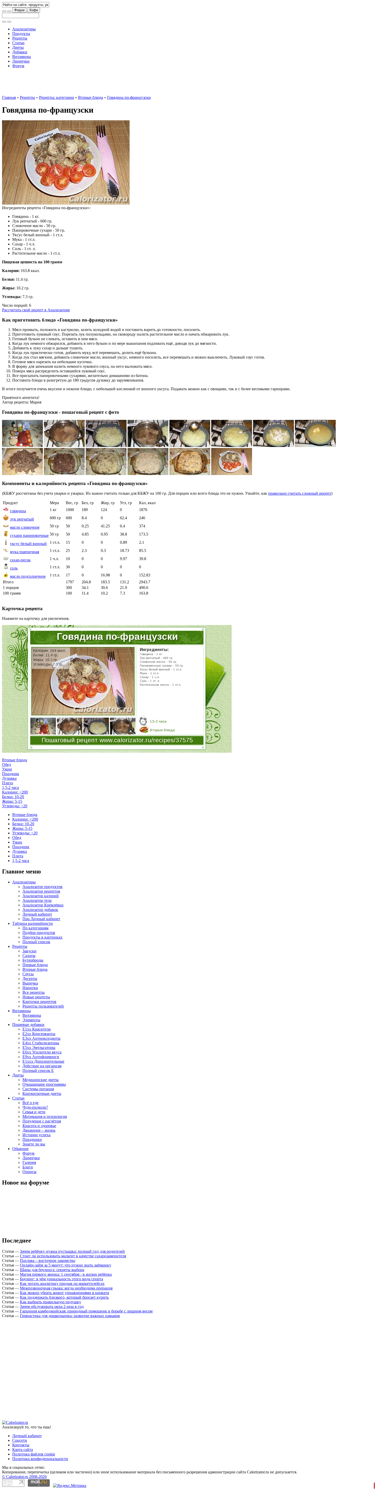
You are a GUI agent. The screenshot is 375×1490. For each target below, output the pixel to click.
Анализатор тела (37, 900)
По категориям (35, 928)
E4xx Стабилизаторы (40, 1043)
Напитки (30, 988)
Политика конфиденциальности (40, 1459)
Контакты (20, 1445)
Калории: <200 (15, 792)
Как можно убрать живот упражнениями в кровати (64, 1293)
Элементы (31, 1020)
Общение (20, 1148)
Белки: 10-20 (13, 797)
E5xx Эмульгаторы (38, 1047)
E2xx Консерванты (38, 1034)
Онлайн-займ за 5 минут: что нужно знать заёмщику (65, 1265)
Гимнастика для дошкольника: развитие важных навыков (70, 1316)
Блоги (27, 1167)
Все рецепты (33, 992)
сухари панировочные (29, 535)
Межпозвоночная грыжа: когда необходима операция (66, 1288)
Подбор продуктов (38, 932)
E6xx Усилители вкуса (41, 1052)
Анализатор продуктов (42, 886)
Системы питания (38, 1089)
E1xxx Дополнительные (43, 1061)
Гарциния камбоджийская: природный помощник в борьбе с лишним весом (86, 1311)
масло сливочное (25, 527)
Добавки (19, 52)
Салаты (28, 955)
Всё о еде (30, 1103)
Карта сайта (22, 1449)
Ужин (7, 769)
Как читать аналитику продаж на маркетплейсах (62, 1283)
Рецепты (19, 38)
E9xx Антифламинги (40, 1057)
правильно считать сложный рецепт (299, 493)
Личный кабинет (37, 914)
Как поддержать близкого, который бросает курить (64, 1297)
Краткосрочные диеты (41, 1093)
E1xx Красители (36, 1029)
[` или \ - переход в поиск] (4, 11)
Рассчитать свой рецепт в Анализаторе (36, 310)
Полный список (36, 942)
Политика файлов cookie (33, 1454)
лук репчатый (22, 519)
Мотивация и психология (44, 1116)
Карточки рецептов (39, 1001)
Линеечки (21, 61)
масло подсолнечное (28, 576)
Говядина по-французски (129, 97)
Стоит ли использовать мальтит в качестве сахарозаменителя (73, 1256)
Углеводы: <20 (14, 806)
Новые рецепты (36, 997)
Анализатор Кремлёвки (43, 905)
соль (14, 568)
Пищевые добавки (28, 1024)
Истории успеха (36, 1135)
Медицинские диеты (40, 1080)
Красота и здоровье (39, 1126)
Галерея (29, 1162)
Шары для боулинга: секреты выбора (52, 1270)
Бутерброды (32, 960)
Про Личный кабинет (41, 919)
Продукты (21, 33)
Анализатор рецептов (41, 891)
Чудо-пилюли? (35, 1107)
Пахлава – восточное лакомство (47, 1260)
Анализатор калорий (40, 896)
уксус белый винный (28, 543)
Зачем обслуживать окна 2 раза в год (52, 1306)
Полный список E (38, 1070)
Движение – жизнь (38, 1130)
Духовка (9, 778)
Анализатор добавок (40, 909)
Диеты (18, 47)
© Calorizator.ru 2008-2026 (24, 1476)
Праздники (32, 1139)
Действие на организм (41, 1066)
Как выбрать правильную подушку (50, 1302)
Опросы (29, 1171)
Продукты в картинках (42, 937)
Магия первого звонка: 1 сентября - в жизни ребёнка (66, 1274)
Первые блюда (35, 965)
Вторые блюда (90, 97)
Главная (9, 97)
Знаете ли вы (33, 1144)
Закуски (29, 951)
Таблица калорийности (32, 923)
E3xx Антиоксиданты (41, 1038)
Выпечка (30, 983)
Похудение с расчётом (41, 1121)
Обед (6, 764)
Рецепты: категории (56, 97)
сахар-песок (20, 560)
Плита (7, 783)
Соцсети (19, 1440)
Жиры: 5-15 (12, 801)
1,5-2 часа (10, 787)
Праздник (10, 774)
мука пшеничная (24, 552)
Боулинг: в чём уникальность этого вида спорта (61, 1279)
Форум (19, 10)
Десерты (29, 978)
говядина (18, 511)
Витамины (21, 56)
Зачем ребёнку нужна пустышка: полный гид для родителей (72, 1251)
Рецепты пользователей (43, 1006)
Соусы (28, 974)
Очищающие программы (44, 1084)
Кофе (34, 10)
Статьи (18, 43)
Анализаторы (24, 29)
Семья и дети (33, 1112)
